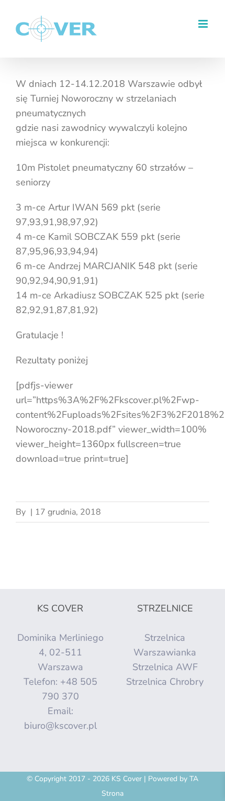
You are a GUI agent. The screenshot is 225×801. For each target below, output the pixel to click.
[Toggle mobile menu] (203, 23)
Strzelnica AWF (165, 667)
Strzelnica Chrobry (165, 681)
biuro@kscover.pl (60, 725)
